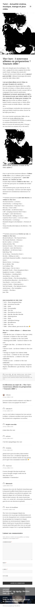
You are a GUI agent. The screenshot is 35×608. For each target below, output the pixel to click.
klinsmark (9, 483)
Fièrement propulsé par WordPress (11, 606)
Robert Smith (19, 377)
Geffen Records (12, 376)
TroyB (14, 374)
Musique (27, 376)
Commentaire (7, 542)
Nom (4, 562)
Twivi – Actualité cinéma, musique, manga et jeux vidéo (14, 6)
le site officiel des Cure (17, 118)
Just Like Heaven (21, 376)
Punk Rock (13, 377)
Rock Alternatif (26, 377)
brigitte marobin (11, 424)
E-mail (5, 569)
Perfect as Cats (6, 377)
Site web (5, 576)
